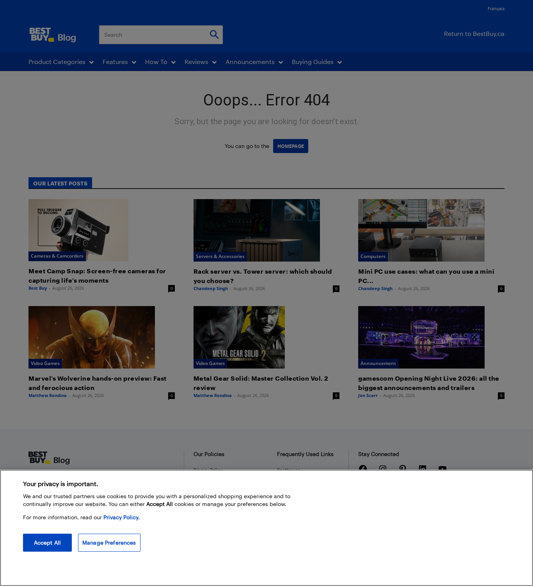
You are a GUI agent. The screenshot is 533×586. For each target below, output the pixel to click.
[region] (266, 528)
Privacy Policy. (121, 517)
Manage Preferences (109, 542)
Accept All (47, 542)
